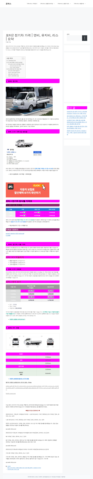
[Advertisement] (46, 18)
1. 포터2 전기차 (12, 60)
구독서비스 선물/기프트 (63, 3)
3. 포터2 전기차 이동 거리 (14, 69)
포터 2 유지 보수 (14, 74)
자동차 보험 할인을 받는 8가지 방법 (19, 378)
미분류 (9, 466)
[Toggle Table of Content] (22, 58)
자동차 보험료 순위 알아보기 (17, 319)
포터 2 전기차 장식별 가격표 (17, 64)
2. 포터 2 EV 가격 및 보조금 (15, 62)
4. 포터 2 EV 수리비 (15, 72)
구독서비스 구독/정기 (32, 3)
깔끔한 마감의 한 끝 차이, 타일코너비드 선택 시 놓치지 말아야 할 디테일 (76, 132)
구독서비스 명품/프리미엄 (46, 3)
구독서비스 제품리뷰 (79, 3)
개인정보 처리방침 (56, 476)
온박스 (8, 4)
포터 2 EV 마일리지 (15, 70)
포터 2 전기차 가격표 (16, 65)
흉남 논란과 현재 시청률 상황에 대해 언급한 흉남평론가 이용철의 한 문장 (24, 467)
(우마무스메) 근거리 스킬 (13, 469)
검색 (68, 34)
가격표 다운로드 (15, 67)
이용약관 (63, 476)
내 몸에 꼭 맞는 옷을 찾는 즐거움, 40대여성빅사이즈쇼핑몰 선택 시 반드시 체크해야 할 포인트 (77, 122)
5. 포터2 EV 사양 (15, 76)
